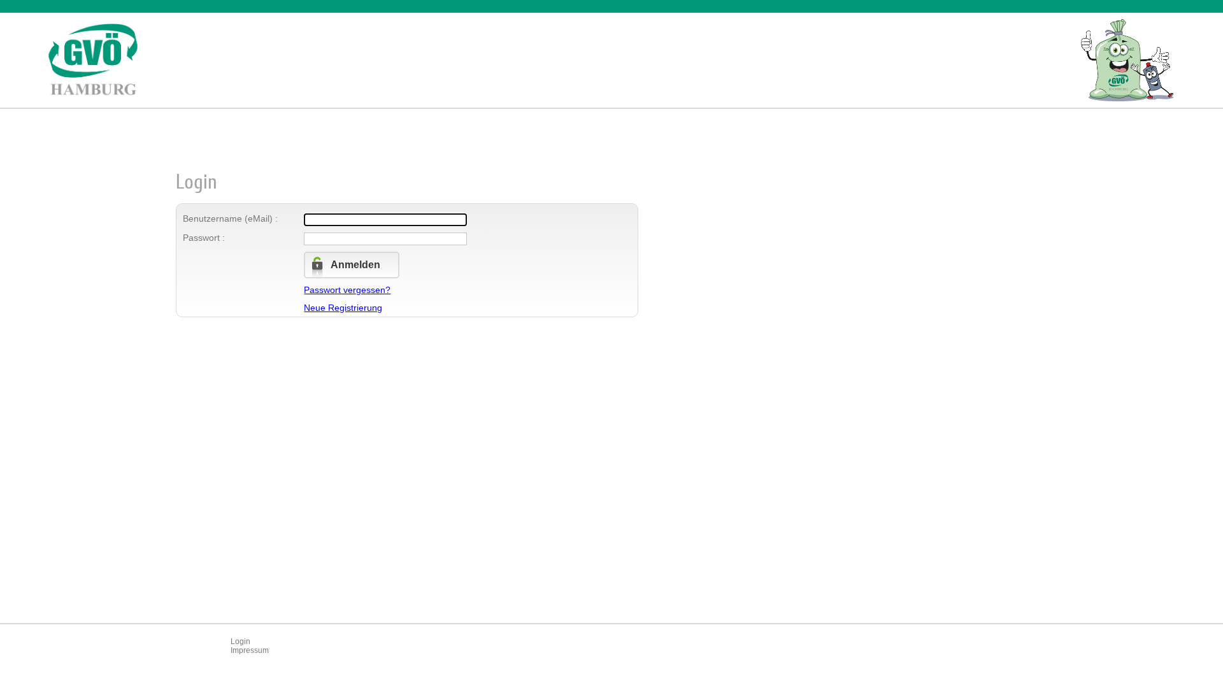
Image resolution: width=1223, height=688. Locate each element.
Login (240, 641)
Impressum (250, 650)
